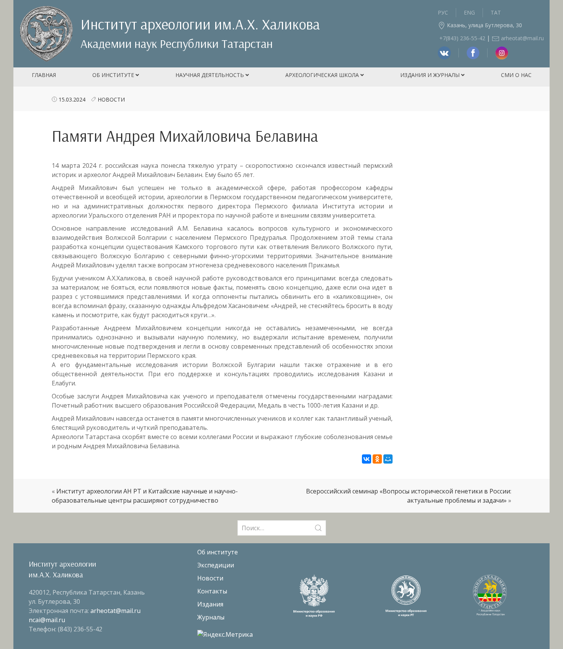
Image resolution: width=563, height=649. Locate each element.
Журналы (210, 617)
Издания (210, 604)
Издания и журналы (430, 75)
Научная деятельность (210, 75)
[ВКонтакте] (366, 459)
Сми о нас (516, 75)
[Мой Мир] (388, 459)
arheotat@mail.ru (521, 38)
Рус (443, 12)
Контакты (212, 591)
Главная (44, 75)
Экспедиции (215, 565)
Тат (496, 12)
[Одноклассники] (377, 459)
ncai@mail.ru (47, 620)
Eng (469, 12)
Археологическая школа (322, 75)
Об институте (114, 75)
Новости (111, 99)
